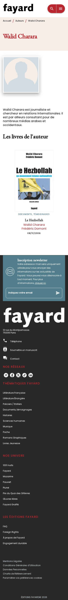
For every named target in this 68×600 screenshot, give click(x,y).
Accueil (7, 20)
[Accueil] (18, 8)
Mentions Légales (12, 561)
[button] (34, 393)
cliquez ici (40, 283)
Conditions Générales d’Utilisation (22, 565)
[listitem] (6, 375)
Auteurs (19, 20)
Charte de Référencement (17, 573)
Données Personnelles (15, 569)
